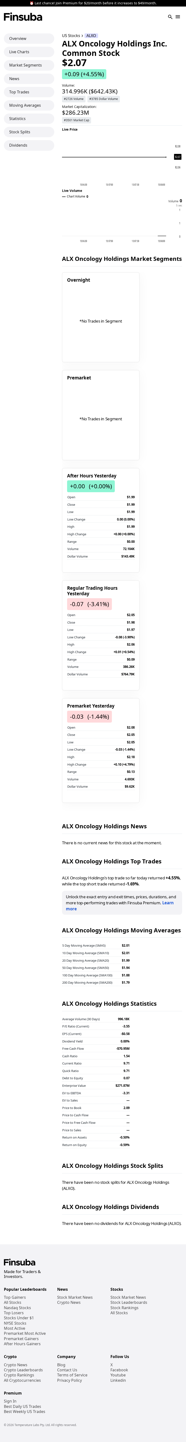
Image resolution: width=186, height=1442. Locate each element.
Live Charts (19, 51)
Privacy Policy (69, 1380)
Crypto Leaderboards (23, 1370)
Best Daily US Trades (22, 1406)
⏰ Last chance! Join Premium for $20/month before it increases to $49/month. (93, 3)
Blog (61, 1364)
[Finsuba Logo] (23, 17)
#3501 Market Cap (76, 120)
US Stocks (71, 35)
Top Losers (14, 1312)
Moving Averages (25, 105)
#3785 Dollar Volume (103, 99)
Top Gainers (15, 1297)
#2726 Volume (74, 99)
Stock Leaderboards (128, 1302)
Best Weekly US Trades (24, 1411)
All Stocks (12, 1302)
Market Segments (25, 65)
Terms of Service (72, 1375)
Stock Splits (19, 132)
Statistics (17, 118)
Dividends (18, 145)
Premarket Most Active (25, 1333)
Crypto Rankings (19, 1375)
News (14, 78)
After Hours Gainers (22, 1343)
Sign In (10, 1401)
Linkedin (118, 1380)
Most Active (14, 1328)
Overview (17, 38)
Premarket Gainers (21, 1338)
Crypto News (69, 1302)
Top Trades (19, 92)
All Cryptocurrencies (22, 1380)
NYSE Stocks (15, 1323)
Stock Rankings (124, 1307)
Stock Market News (75, 1297)
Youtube (118, 1375)
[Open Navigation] (177, 17)
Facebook (119, 1370)
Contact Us (67, 1370)
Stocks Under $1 (19, 1318)
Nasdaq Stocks (17, 1307)
